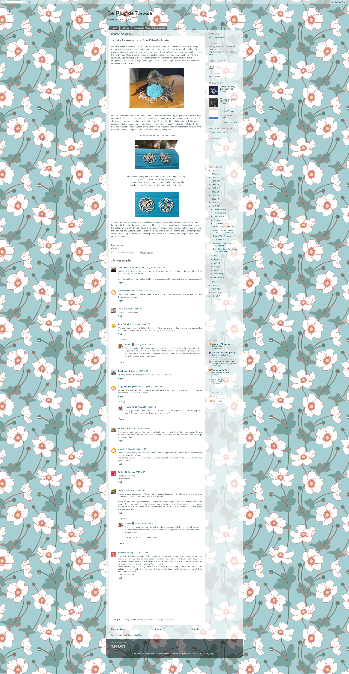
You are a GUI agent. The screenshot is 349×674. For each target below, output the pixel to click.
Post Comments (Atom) (133, 635)
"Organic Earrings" (228, 99)
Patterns (125, 28)
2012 (214, 293)
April (216, 267)
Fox (119, 309)
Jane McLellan (124, 428)
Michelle (122, 449)
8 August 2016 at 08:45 (152, 387)
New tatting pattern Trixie (221, 355)
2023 (214, 181)
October (217, 216)
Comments (217, 401)
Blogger (213, 654)
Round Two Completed (223, 236)
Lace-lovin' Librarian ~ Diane (131, 268)
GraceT (121, 490)
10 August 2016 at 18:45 (145, 523)
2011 (214, 296)
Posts (214, 396)
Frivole (128, 345)
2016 (214, 206)
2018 (214, 199)
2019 (214, 195)
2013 (214, 289)
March (217, 270)
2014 (214, 285)
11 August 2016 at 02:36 (137, 553)
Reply (120, 283)
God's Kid (122, 472)
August (217, 224)
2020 (214, 192)
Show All (235, 386)
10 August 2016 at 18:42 (145, 345)
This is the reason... (221, 240)
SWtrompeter (124, 291)
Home (114, 28)
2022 (214, 185)
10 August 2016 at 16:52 (135, 490)
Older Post (196, 629)
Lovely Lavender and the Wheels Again (224, 244)
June (216, 259)
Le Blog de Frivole (129, 13)
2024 (214, 177)
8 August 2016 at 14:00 (136, 449)
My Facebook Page (219, 381)
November (218, 213)
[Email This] (141, 252)
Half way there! (217, 346)
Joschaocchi (124, 371)
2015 (214, 282)
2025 (214, 174)
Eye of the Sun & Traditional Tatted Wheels (225, 250)
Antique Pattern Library (218, 132)
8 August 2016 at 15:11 (138, 472)
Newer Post (118, 629)
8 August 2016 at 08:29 (141, 371)
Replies (124, 340)
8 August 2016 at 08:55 (142, 428)
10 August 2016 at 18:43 (145, 407)
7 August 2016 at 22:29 (155, 268)
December (218, 209)
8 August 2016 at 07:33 (140, 324)
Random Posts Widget (231, 122)
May (216, 263)
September (219, 220)
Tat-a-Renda (217, 379)
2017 (214, 202)
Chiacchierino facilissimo (223, 361)
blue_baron (193, 654)
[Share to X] (146, 252)
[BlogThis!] (143, 252)
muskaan (122, 553)
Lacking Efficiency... (228, 87)
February (218, 274)
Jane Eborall (123, 324)
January (217, 277)
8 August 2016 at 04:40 (132, 309)
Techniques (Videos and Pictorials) (149, 28)
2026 (214, 170)
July (216, 256)
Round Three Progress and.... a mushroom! (223, 231)
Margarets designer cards (130, 387)
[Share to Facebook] (149, 252)
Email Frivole (214, 77)
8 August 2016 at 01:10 (141, 291)
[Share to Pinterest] (151, 252)
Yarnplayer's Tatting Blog (223, 353)
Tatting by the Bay (219, 370)
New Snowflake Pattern (220, 372)
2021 (214, 188)
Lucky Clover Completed (223, 227)
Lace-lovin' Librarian (221, 344)
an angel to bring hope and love (223, 364)
